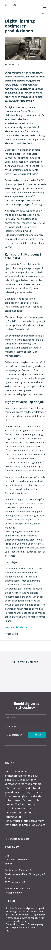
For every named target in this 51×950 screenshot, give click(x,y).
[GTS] (13, 7)
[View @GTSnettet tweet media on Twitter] (8, 931)
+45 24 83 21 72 (22, 888)
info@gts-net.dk (13, 892)
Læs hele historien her (16, 627)
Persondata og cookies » (18, 838)
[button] (44, 6)
